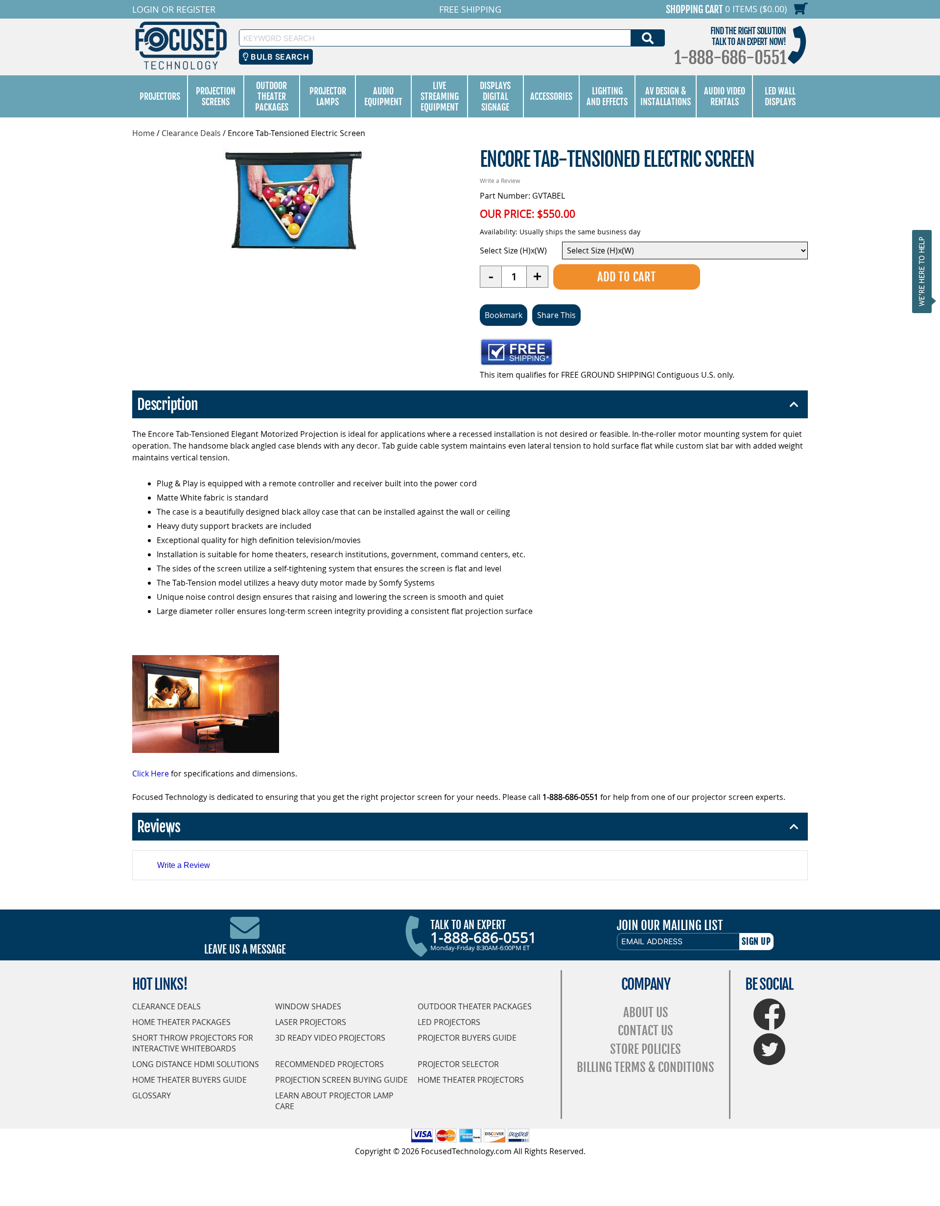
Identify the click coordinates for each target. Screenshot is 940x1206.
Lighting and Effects (607, 96)
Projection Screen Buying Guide (341, 1079)
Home (143, 133)
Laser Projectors (310, 1022)
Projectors (160, 96)
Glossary (151, 1095)
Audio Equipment (383, 96)
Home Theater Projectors (471, 1079)
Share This (556, 315)
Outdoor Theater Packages (271, 96)
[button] (925, 271)
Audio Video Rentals (724, 96)
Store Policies (645, 1049)
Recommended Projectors (329, 1064)
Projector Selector (458, 1064)
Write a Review (500, 180)
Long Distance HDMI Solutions (195, 1064)
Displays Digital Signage (495, 96)
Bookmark (503, 315)
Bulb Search (279, 57)
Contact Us (645, 1030)
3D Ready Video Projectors (330, 1037)
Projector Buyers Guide (467, 1037)
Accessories (551, 96)
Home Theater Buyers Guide (189, 1079)
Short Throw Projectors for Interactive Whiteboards (192, 1043)
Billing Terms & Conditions (645, 1067)
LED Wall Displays (780, 96)
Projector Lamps (327, 96)
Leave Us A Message (245, 949)
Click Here (150, 773)
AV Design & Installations (665, 96)
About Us (645, 1012)
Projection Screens (215, 96)
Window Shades (308, 1006)
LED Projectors (449, 1022)
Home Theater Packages (181, 1022)
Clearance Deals (191, 133)
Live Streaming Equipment (440, 96)
